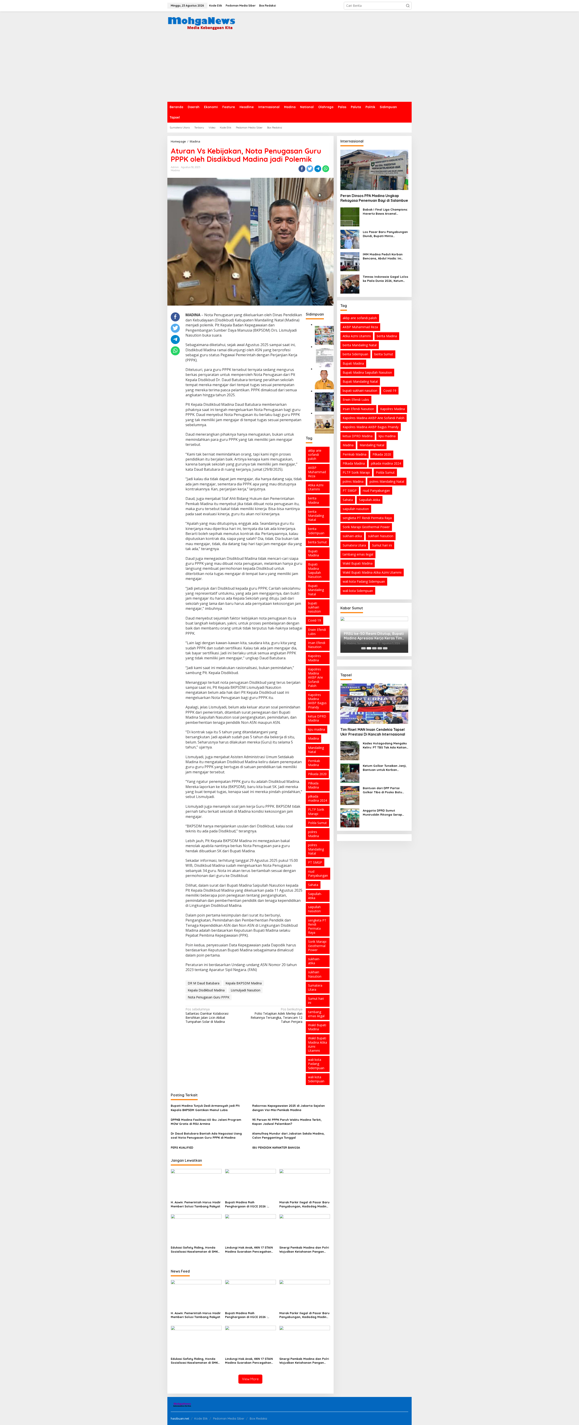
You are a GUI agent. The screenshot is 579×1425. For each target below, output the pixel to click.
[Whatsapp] (325, 168)
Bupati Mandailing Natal (316, 590)
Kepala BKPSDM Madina (243, 983)
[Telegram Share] (317, 168)
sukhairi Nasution (314, 974)
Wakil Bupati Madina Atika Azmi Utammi (317, 1044)
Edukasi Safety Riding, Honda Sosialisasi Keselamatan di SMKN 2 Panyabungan (195, 1250)
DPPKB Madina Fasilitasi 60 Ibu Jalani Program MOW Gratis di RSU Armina (206, 1122)
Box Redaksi (258, 1418)
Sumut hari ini (316, 1000)
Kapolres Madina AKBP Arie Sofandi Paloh (315, 677)
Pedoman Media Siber (228, 1418)
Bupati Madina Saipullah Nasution (314, 570)
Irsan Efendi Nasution (316, 645)
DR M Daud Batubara (203, 983)
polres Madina (313, 834)
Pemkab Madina (314, 763)
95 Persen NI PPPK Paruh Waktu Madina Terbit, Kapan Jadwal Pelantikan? (287, 1122)
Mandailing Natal (316, 750)
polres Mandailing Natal (316, 849)
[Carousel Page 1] (363, 648)
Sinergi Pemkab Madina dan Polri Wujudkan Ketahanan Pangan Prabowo (304, 1250)
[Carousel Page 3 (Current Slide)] (374, 648)
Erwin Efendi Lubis (317, 631)
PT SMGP (315, 862)
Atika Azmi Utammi (315, 487)
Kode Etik (201, 1418)
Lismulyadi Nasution (245, 990)
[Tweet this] (309, 168)
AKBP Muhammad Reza (317, 472)
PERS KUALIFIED (182, 1147)
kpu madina (316, 729)
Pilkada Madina (313, 785)
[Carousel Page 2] (369, 648)
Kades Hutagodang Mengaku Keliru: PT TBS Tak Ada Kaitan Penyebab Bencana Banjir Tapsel (385, 745)
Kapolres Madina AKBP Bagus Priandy (317, 701)
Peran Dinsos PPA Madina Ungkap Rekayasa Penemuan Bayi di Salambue (374, 198)
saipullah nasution (314, 909)
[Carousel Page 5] (385, 648)
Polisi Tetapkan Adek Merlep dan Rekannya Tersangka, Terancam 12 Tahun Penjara (276, 1015)
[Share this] (302, 168)
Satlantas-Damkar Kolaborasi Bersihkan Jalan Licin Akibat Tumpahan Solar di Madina (206, 1015)
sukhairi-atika (314, 961)
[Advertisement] (289, 68)
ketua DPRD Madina (317, 718)
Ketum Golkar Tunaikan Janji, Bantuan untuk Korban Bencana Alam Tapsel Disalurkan (384, 768)
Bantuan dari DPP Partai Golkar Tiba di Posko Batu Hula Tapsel (382, 790)
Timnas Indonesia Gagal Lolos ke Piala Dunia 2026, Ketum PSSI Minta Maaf (385, 279)
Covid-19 (314, 620)
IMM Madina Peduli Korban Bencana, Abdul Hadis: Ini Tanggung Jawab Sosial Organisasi (383, 256)
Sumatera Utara (315, 987)
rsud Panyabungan (318, 873)
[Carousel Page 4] (379, 648)
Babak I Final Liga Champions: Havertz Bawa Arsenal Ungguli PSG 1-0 (385, 212)
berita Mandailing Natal (316, 515)
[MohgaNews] (201, 22)
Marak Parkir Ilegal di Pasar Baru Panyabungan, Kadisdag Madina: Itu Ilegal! (304, 1204)
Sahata (313, 885)
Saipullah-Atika (315, 896)
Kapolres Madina (314, 658)
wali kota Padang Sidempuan (316, 1063)
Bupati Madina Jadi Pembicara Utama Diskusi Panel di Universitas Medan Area (374, 632)
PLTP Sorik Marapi (316, 811)
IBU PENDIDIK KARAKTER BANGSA (276, 1147)
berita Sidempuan (316, 531)
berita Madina (313, 500)
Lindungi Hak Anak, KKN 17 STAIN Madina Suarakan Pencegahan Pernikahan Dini (249, 1250)
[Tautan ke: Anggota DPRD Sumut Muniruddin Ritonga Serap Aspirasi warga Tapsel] (349, 817)
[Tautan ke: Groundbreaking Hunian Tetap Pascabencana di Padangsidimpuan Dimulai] (324, 335)
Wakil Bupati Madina (317, 1027)
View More (250, 1379)
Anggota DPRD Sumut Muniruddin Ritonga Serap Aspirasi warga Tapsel (382, 813)
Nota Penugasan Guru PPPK (208, 997)
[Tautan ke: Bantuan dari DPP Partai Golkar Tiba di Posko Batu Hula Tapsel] (349, 795)
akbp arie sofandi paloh (314, 454)
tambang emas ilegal (316, 1014)
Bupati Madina (313, 553)
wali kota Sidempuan (316, 1079)
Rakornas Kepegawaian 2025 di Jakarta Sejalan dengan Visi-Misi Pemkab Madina (288, 1108)
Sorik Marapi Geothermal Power (317, 945)
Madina (175, 170)
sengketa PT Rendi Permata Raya (317, 926)
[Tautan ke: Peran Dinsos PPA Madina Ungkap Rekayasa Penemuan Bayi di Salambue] (374, 170)
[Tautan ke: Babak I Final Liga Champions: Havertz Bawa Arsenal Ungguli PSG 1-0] (349, 216)
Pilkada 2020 (317, 774)
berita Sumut (317, 542)
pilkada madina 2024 (317, 798)
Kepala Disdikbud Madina (206, 990)
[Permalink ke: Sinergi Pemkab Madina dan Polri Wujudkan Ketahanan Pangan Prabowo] (304, 1229)
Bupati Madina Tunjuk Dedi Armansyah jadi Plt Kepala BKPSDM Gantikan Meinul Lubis (205, 1108)
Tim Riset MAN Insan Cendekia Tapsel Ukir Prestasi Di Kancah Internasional (372, 732)
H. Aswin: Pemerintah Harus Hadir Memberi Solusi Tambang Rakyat (196, 1204)
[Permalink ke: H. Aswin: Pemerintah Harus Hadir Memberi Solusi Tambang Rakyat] (196, 1184)
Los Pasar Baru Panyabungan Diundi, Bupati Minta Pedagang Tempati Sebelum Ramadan (385, 234)
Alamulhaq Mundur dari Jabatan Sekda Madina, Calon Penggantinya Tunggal (288, 1135)
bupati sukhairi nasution (314, 607)
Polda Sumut (317, 823)
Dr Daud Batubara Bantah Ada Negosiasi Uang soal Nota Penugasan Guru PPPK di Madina (206, 1135)
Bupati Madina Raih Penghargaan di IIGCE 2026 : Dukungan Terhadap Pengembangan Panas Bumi (246, 1204)
